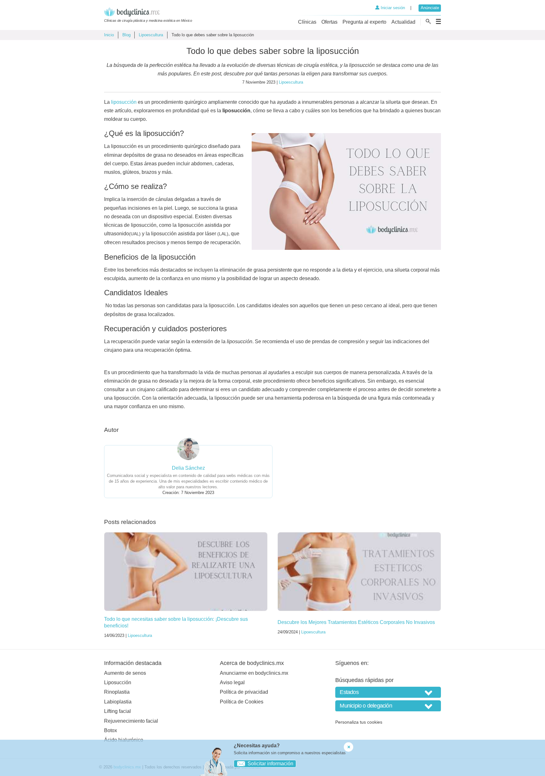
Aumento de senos (125, 673)
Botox (110, 730)
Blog (126, 34)
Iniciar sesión (392, 7)
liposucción (124, 102)
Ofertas (329, 22)
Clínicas (307, 22)
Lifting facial (117, 711)
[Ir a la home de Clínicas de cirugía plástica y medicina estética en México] (148, 13)
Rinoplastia (117, 692)
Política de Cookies (241, 701)
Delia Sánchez (188, 468)
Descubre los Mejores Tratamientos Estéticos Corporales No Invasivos (356, 622)
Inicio (109, 34)
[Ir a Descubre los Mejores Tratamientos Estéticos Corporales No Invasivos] (359, 571)
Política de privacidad (244, 692)
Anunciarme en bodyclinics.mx (254, 673)
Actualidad (403, 22)
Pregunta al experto (364, 22)
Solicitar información (270, 763)
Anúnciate (430, 7)
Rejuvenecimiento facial (131, 721)
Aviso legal (232, 682)
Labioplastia (118, 701)
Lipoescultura (151, 34)
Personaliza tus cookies (358, 722)
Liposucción (117, 682)
